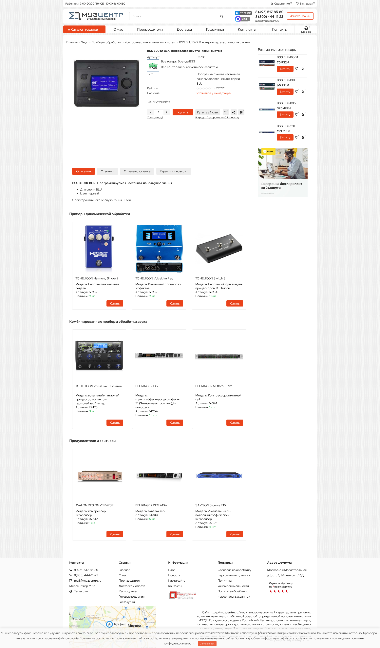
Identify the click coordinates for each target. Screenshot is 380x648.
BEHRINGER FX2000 (149, 386)
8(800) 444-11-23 (85, 575)
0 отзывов (219, 87)
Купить (183, 112)
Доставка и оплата (132, 586)
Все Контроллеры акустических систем (189, 67)
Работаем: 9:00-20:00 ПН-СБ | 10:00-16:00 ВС (95, 3)
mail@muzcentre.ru (267, 20)
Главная (72, 42)
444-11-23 (269, 16)
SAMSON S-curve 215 (210, 505)
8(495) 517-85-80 (85, 570)
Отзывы (107, 171)
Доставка (184, 29)
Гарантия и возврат (173, 171)
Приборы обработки (106, 42)
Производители (150, 29)
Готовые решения (131, 596)
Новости (174, 575)
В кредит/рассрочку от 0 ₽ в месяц (217, 117)
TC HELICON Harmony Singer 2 (96, 278)
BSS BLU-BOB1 (287, 57)
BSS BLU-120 (286, 126)
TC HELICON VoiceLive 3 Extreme (98, 386)
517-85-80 (269, 12)
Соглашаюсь (207, 643)
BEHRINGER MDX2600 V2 (213, 386)
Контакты (279, 29)
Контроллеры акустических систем (150, 42)
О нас (123, 575)
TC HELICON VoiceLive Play (154, 278)
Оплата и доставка (137, 171)
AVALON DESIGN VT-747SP (94, 505)
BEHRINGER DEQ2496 (151, 505)
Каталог (84, 29)
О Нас (118, 29)
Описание (83, 171)
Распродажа (128, 591)
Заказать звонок (300, 15)
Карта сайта (176, 580)
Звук (84, 42)
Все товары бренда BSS (178, 61)
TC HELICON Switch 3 (210, 278)
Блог (171, 570)
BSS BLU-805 (286, 103)
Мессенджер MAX (82, 586)
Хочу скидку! (155, 117)
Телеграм (81, 591)
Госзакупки (215, 29)
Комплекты (247, 29)
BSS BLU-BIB (286, 80)
